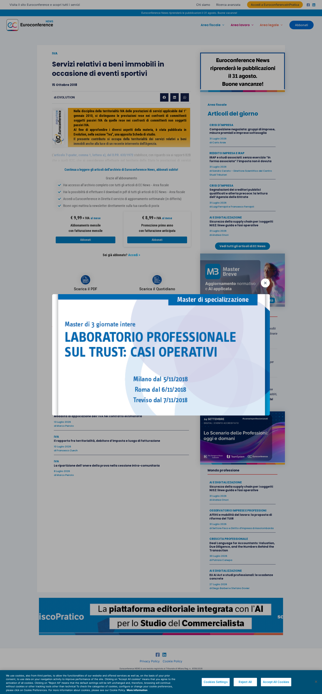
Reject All (245, 682)
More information (137, 690)
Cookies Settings (216, 682)
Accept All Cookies (276, 682)
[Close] (316, 682)
